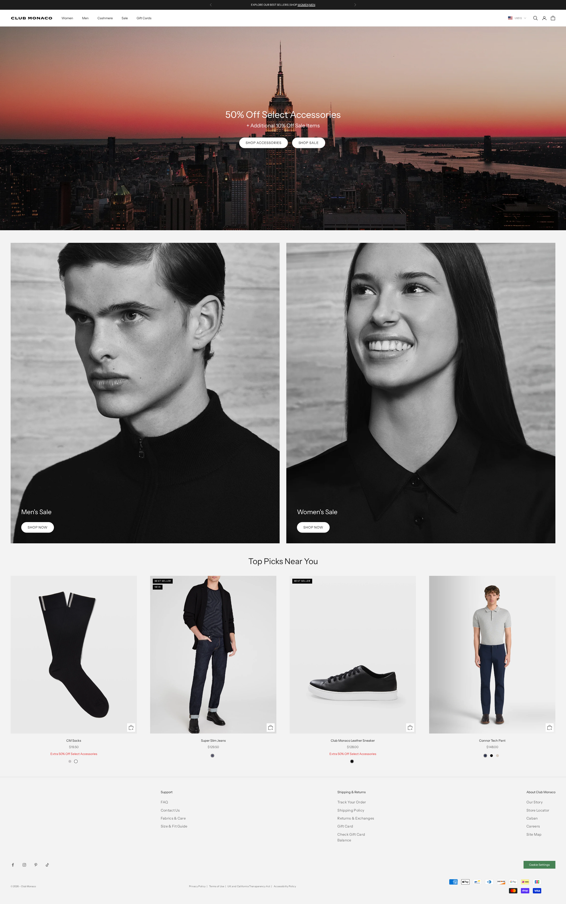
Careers (533, 826)
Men (85, 18)
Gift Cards (144, 18)
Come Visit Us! (320, 4)
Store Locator (537, 810)
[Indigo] (212, 755)
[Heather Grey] (69, 761)
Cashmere (105, 18)
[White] (75, 761)
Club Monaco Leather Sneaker (353, 741)
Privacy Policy (197, 886)
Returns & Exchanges (355, 818)
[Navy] (485, 755)
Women (67, 18)
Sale (125, 18)
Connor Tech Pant (492, 741)
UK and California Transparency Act (249, 886)
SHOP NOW (38, 527)
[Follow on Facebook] (13, 865)
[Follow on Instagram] (24, 865)
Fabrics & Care (173, 818)
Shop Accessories (263, 143)
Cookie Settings (539, 864)
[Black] (352, 761)
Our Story (534, 802)
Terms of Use (216, 886)
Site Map (534, 834)
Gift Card (345, 826)
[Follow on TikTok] (47, 865)
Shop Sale (308, 143)
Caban (532, 818)
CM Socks (73, 741)
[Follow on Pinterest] (36, 865)
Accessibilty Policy (285, 886)
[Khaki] (497, 755)
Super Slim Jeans (213, 741)
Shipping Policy (350, 810)
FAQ (164, 802)
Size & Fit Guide (174, 826)
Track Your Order (351, 802)
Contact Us (170, 810)
